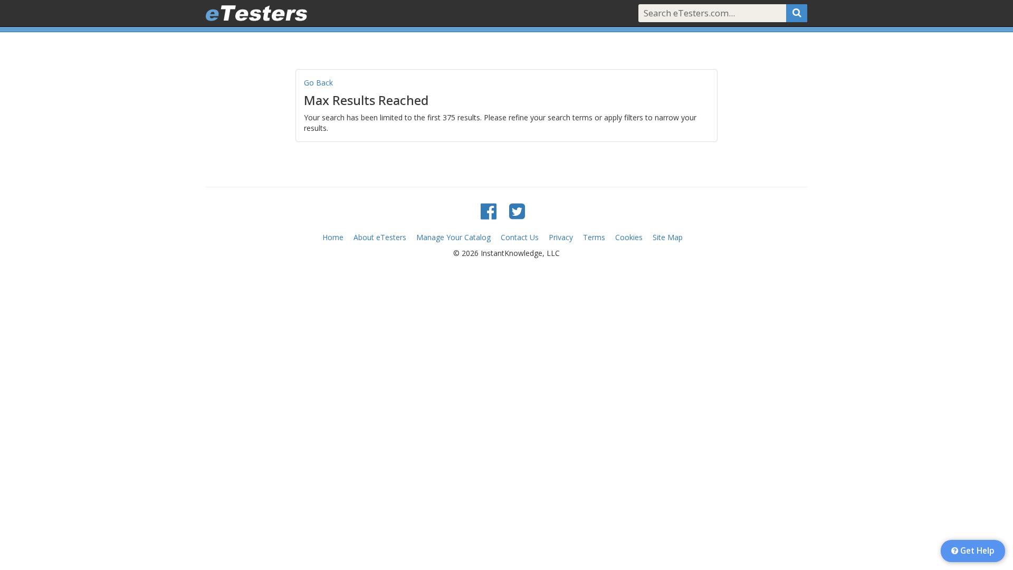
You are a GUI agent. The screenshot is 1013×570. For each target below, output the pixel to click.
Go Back (318, 83)
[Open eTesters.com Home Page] (256, 13)
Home (332, 237)
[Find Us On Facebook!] (488, 210)
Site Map (668, 237)
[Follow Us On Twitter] (517, 210)
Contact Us (520, 237)
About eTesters (379, 237)
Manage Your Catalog (453, 237)
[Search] (796, 13)
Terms (594, 237)
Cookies (629, 237)
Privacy (561, 237)
